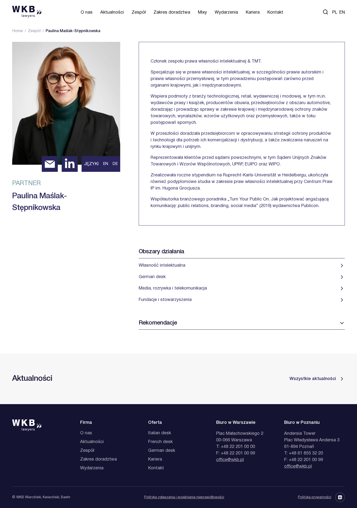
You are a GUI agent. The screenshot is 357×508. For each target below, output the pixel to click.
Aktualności (112, 12)
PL (334, 12)
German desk (152, 277)
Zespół (139, 12)
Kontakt (275, 12)
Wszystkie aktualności (312, 379)
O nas (87, 12)
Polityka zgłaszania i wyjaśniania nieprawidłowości (184, 497)
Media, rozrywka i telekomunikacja (173, 288)
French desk (160, 442)
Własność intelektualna (162, 265)
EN (342, 12)
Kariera (253, 12)
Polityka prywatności (314, 497)
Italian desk (159, 433)
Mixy (202, 12)
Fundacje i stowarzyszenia (165, 300)
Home (17, 31)
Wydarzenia (226, 12)
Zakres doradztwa (171, 12)
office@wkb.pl (230, 460)
